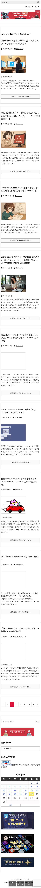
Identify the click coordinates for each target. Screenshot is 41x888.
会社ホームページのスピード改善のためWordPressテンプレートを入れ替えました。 (19, 481)
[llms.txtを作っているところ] (14, 212)
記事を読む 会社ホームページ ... (20, 540)
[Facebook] (32, 7)
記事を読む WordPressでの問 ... (20, 318)
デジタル (15, 34)
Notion (28, 7)
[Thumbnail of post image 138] (14, 362)
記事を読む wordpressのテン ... (21, 462)
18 (9, 794)
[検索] (38, 2)
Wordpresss (19, 49)
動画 (25, 636)
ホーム (5, 34)
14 (26, 790)
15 (32, 790)
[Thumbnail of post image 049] (14, 434)
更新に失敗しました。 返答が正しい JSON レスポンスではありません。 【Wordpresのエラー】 (20, 116)
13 (20, 790)
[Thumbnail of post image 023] (14, 506)
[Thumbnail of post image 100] (14, 581)
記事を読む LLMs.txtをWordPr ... (20, 240)
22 (31, 794)
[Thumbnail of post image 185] (14, 65)
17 (4, 794)
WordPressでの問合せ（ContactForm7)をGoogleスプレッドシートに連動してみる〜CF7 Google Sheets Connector (20, 260)
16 (37, 790)
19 (15, 794)
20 (20, 794)
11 (9, 790)
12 (15, 790)
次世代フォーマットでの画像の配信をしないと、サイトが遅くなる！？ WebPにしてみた (20, 338)
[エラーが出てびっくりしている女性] (14, 141)
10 (4, 790)
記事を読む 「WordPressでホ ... (20, 687)
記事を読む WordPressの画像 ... (20, 96)
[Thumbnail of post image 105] (14, 653)
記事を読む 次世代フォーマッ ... (20, 393)
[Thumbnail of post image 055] (14, 285)
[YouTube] (38, 7)
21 (26, 794)
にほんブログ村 (6, 765)
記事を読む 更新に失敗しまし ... (20, 171)
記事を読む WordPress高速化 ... (20, 612)
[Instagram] (35, 7)
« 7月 (10, 805)
